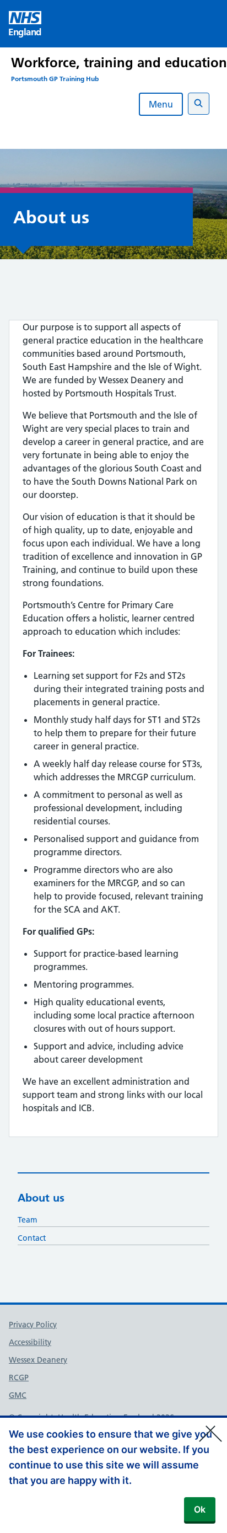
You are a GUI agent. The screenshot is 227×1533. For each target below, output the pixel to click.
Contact (32, 1238)
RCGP (19, 1377)
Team (27, 1220)
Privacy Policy (33, 1325)
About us (41, 1197)
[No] (213, 1426)
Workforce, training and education (119, 63)
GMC (17, 1395)
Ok (200, 1509)
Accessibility (30, 1342)
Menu (161, 104)
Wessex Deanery (38, 1360)
